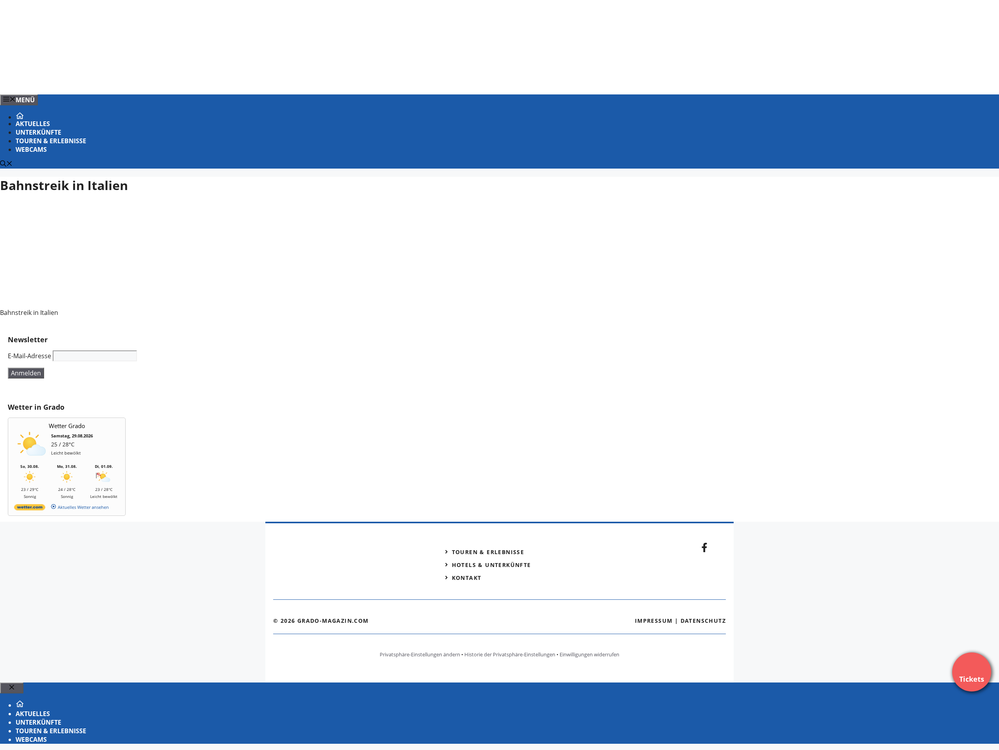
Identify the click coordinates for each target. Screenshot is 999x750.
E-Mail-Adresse (29, 356)
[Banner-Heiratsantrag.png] (158, 80)
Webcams (31, 149)
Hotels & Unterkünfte (491, 565)
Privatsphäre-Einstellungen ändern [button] (420, 654)
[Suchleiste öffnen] (6, 164)
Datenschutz (703, 620)
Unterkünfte (38, 132)
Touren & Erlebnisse (51, 141)
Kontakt (467, 577)
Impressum (654, 620)
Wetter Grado (67, 426)
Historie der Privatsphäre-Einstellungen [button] (509, 654)
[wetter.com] (29, 509)
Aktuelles (33, 123)
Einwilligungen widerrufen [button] (589, 654)
